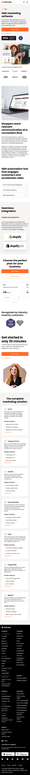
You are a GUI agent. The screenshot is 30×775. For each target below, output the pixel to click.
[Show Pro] (14, 302)
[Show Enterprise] (16, 302)
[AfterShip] (7, 2)
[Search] (24, 2)
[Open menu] (27, 2)
